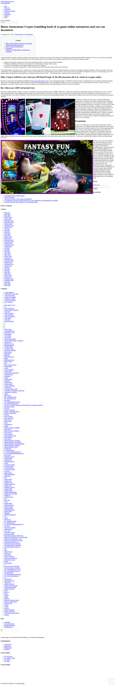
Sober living (7, 555)
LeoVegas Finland (9, 464)
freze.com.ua (8, 419)
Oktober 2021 (8, 262)
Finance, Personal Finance (11, 411)
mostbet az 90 (8, 482)
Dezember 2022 (8, 240)
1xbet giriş (7, 319)
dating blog (7, 395)
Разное (6, 605)
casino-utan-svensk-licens (11, 373)
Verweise (7, 12)
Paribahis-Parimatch (10, 514)
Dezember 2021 (8, 259)
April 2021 (7, 272)
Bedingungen (8, 647)
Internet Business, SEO (11, 447)
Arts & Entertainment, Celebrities (13, 340)
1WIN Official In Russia (11, 310)
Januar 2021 (7, 277)
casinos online (8, 379)
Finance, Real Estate (10, 413)
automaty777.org (9, 344)
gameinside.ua (8, 424)
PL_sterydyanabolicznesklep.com (13, 524)
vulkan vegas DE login (10, 585)
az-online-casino (9, 348)
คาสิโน (6, 615)
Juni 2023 (7, 230)
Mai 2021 (7, 270)
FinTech (6, 415)
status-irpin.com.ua (9, 560)
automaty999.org (9, 345)
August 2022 (8, 246)
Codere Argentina (9, 386)
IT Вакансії (7, 448)
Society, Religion (9, 556)
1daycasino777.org (9, 305)
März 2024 (7, 216)
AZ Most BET (8, 347)
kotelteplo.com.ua (9, 461)
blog (5, 363)
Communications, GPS (10, 389)
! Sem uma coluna (9, 295)
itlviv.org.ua (7, 455)
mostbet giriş (8, 485)
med (5, 477)
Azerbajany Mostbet (10, 350)
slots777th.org (8, 551)
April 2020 (7, 283)
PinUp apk (7, 519)
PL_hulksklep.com (9, 522)
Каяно (6, 597)
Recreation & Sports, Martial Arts (13, 535)
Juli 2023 (7, 229)
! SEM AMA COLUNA (11, 294)
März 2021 (7, 274)
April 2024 (7, 214)
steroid (6, 561)
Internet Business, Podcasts (12, 445)
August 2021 (8, 266)
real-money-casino (9, 532)
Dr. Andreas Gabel (9, 658)
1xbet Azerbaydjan (9, 316)
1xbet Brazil (7, 318)
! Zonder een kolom (10, 300)
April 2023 (7, 233)
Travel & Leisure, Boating (11, 566)
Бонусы (6, 592)
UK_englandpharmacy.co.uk (12, 569)
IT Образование (9, 450)
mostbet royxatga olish (10, 493)
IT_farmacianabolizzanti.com (12, 452)
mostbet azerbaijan (9, 484)
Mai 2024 (7, 212)
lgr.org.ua (7, 471)
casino (6, 368)
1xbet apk (7, 311)
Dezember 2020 (8, 279)
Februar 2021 (8, 275)
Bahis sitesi (7, 353)
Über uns (7, 8)
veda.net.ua (7, 582)
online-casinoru (8, 508)
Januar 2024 (7, 219)
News (6, 502)
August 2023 (8, 227)
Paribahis (7, 513)
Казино (6, 595)
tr (4, 564)
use (5, 577)
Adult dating (7, 334)
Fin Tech (6, 408)
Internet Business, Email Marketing (14, 444)
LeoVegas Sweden (9, 469)
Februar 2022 (8, 256)
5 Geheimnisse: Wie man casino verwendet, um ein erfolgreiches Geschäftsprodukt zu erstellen (31, 200)
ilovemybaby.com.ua (10, 435)
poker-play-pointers (9, 527)
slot (5, 548)
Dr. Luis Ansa (8, 656)
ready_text (7, 531)
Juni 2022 (7, 250)
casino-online (8, 371)
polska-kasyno (8, 529)
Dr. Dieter (7, 661)
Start (5, 6)
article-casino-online (10, 339)
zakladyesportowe (9, 589)
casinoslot (7, 381)
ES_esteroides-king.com (11, 403)
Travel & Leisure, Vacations (12, 568)
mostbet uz (7, 495)
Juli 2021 (7, 267)
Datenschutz (7, 644)
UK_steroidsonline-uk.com (12, 571)
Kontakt (6, 16)
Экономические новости (11, 613)
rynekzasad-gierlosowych (11, 542)
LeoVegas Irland (9, 468)
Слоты (6, 606)
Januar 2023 (7, 238)
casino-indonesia (9, 369)
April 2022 (7, 253)
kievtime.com (8, 460)
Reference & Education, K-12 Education (15, 537)
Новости (7, 598)
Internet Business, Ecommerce (12, 442)
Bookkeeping (8, 366)
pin (5, 516)
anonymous (7, 337)
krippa (6, 463)
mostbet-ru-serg (8, 497)
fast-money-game (9, 406)
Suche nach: (96, 185)
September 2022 (9, 245)
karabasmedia (8, 458)
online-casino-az (9, 505)
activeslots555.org (9, 331)
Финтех (6, 608)
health (6, 426)
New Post (7, 500)
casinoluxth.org (8, 374)
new (5, 498)
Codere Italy (7, 387)
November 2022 (9, 241)
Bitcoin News (8, 361)
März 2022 (7, 254)
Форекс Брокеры (9, 610)
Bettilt (6, 358)
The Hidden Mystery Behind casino (14, 195)
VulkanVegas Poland (10, 587)
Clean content (8, 384)
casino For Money (9, 197)
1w (5, 307)
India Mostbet (8, 437)
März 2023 (7, 235)
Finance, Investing (9, 410)
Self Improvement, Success (12, 547)
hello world (7, 429)
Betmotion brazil (9, 356)
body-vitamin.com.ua (10, 365)
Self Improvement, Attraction (12, 543)
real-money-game (9, 534)
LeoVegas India (8, 466)
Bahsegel (7, 355)
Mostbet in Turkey (9, 487)
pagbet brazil (8, 511)
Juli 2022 (7, 248)
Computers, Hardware (10, 392)
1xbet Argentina (8, 313)
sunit (4, 34)
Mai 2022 (7, 251)
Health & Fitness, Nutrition (12, 427)
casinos (6, 377)
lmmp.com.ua (8, 473)
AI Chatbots (7, 336)
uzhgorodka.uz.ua (9, 581)
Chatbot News (8, 382)
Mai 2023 (7, 232)
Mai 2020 (7, 282)
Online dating (8, 503)
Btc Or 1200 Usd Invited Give (14, 46)
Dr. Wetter (7, 659)
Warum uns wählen (9, 11)
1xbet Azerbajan (9, 315)
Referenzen (7, 14)
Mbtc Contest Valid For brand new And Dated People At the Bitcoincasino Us (19, 44)
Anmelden (7, 622)
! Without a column (9, 298)
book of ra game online (37, 81)
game (5, 423)
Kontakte (7, 649)
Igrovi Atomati (8, 434)
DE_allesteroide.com (10, 397)
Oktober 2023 (8, 224)
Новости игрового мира (11, 600)
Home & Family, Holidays (11, 431)
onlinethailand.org (9, 510)
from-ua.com (8, 421)
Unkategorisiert (19, 34)
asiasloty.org (7, 342)
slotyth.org (7, 553)
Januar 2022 (7, 258)
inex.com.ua (7, 439)
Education (7, 400)
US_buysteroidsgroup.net (11, 576)
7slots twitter (8, 329)
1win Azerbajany (9, 308)
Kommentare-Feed (9, 625)
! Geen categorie (9, 292)
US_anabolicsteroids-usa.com (12, 574)
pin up (6, 518)
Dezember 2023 (8, 220)
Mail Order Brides (9, 474)
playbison (7, 526)
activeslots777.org (9, 332)
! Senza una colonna (10, 297)
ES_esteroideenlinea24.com (12, 402)
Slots (5, 550)
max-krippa (7, 476)
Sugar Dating (8, 563)
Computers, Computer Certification (14, 390)
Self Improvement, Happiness (12, 545)
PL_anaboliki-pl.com (10, 521)
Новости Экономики (10, 601)
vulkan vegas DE (9, 584)
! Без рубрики (8, 302)
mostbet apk (7, 481)
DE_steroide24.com (10, 398)
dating (6, 394)
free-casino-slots (8, 418)
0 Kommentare (28, 34)
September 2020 (9, 280)
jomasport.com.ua (9, 456)
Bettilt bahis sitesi (9, 360)
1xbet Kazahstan (9, 321)
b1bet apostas (8, 352)
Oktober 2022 (8, 243)
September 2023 (9, 225)
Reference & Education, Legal (13, 539)
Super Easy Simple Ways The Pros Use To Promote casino (21, 202)
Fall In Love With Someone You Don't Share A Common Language (23, 405)
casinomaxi (7, 376)
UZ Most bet (8, 579)
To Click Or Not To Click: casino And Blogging (18, 199)
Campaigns (9, 48)
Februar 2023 (8, 237)
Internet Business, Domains (12, 440)
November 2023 (9, 222)
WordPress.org (8, 627)
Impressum (7, 646)
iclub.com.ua (8, 432)
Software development (10, 558)
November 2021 (9, 261)
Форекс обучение (9, 611)
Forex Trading (8, 416)
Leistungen (7, 9)
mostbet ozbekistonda (10, 492)
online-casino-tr (8, 506)
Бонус (6, 590)
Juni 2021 (7, 269)
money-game (8, 479)
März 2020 (7, 285)
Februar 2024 (8, 217)
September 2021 (9, 264)
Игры (6, 593)
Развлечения (8, 603)
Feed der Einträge (9, 624)
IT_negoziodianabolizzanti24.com (14, 453)
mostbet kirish (8, 490)
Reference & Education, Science (13, 540)
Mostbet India (8, 489)
